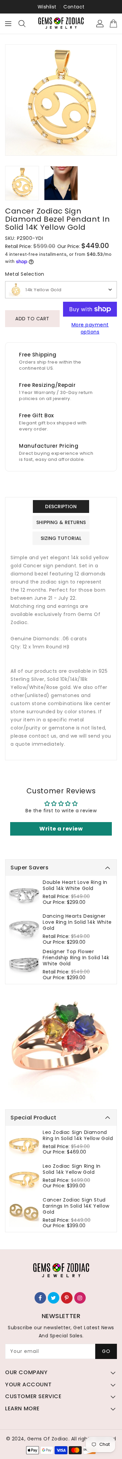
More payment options (90, 328)
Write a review (61, 829)
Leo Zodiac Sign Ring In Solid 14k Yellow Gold (72, 1169)
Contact (74, 6)
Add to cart (32, 318)
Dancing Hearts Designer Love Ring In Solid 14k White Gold (77, 922)
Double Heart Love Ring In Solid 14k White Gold (75, 885)
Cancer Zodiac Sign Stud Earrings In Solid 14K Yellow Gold (76, 1206)
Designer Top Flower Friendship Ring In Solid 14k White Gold (76, 957)
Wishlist (47, 6)
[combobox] (61, 289)
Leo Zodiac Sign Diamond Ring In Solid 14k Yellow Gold (78, 1135)
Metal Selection (24, 274)
